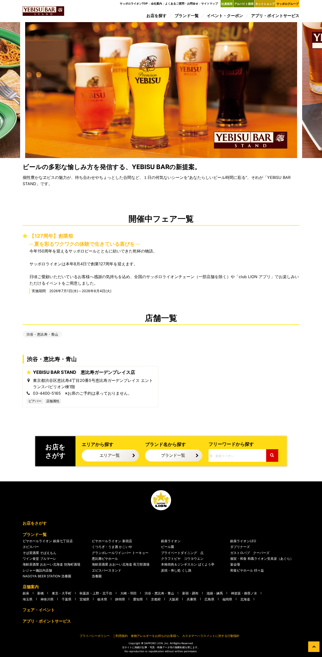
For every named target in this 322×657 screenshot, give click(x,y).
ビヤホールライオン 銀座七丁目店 (48, 541)
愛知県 (138, 599)
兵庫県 (191, 599)
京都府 (156, 599)
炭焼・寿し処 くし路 (176, 570)
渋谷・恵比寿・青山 (42, 334)
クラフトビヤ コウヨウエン (182, 559)
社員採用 (226, 4)
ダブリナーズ (240, 547)
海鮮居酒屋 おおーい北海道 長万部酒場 (120, 564)
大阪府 (174, 599)
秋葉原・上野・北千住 (95, 593)
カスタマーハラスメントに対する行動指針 (210, 636)
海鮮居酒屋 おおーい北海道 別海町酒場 (51, 564)
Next (311, 89)
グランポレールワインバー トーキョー (120, 553)
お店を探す (156, 15)
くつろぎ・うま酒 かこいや (112, 547)
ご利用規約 (120, 636)
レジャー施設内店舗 (37, 570)
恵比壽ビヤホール (105, 559)
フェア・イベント (39, 609)
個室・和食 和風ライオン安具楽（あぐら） (261, 559)
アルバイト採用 (244, 4)
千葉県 (66, 599)
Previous (5, 89)
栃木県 (102, 599)
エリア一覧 (110, 455)
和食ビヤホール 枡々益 (247, 570)
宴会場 (235, 564)
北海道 (245, 599)
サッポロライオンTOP (134, 3)
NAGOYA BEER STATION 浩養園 (47, 576)
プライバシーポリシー (94, 636)
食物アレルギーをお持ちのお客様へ (155, 636)
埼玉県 (27, 599)
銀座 (26, 593)
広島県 (209, 599)
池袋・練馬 (215, 593)
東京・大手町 (61, 593)
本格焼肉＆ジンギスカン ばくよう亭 (187, 564)
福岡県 (227, 599)
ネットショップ (265, 4)
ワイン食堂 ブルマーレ (39, 559)
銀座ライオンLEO (243, 541)
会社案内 (156, 3)
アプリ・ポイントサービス (275, 15)
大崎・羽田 (128, 593)
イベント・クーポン (225, 15)
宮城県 (84, 599)
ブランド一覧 (187, 15)
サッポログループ (287, 4)
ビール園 (167, 547)
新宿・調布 (190, 593)
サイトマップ (209, 3)
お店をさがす (35, 523)
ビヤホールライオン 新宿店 (112, 541)
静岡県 (120, 599)
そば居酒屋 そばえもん (39, 553)
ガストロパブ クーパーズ (249, 553)
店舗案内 (31, 586)
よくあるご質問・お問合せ (181, 3)
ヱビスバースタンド (106, 570)
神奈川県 (47, 599)
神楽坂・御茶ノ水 (244, 593)
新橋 (40, 593)
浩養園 (97, 576)
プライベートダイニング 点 (182, 553)
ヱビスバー (31, 547)
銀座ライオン (171, 541)
